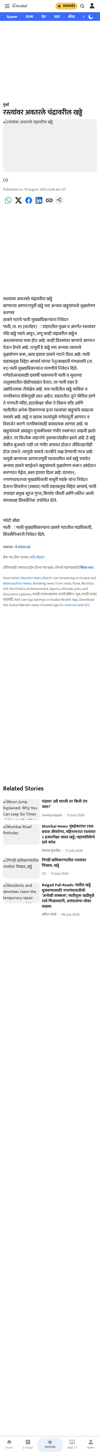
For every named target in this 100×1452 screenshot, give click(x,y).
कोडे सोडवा (37, 557)
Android (71, 605)
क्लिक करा (86, 568)
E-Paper (28, 1447)
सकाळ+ (91, 1447)
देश (44, 16)
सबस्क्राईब (69, 6)
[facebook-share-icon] (29, 203)
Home (9, 1447)
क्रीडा (71, 16)
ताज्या (29, 16)
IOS (86, 605)
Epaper (12, 16)
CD (5, 180)
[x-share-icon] (18, 203)
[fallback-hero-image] (21, 809)
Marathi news (31, 578)
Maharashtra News (17, 583)
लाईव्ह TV (72, 1447)
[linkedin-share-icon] (39, 203)
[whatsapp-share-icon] (8, 203)
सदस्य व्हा (24, 547)
